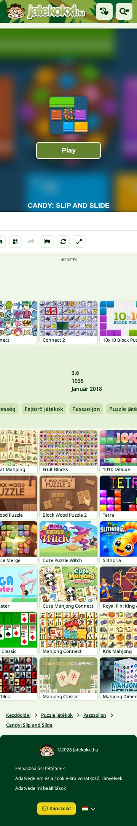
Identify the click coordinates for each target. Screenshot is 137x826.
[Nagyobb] (79, 241)
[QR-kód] (15, 241)
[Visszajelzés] (47, 241)
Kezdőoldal (18, 715)
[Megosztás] (31, 241)
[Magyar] (89, 808)
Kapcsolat (60, 808)
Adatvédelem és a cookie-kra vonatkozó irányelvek (68, 778)
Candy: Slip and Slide (29, 725)
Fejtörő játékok (44, 408)
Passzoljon (86, 408)
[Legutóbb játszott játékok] (104, 11)
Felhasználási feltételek (40, 768)
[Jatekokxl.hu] (46, 11)
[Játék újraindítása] (63, 241)
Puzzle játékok (57, 715)
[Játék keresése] (124, 11)
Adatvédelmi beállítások (40, 788)
